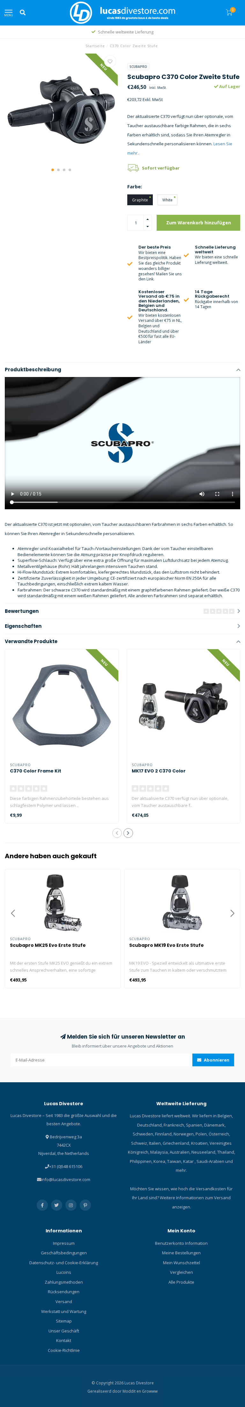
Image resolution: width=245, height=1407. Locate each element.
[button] (52, 170)
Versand (64, 1301)
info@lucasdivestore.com (65, 1179)
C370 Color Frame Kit (35, 771)
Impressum (64, 1243)
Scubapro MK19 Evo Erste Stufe (166, 945)
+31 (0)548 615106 (65, 1166)
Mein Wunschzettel (181, 1263)
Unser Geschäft (63, 1331)
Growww (150, 1391)
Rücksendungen (63, 1292)
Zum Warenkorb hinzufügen (198, 223)
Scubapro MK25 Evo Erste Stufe (48, 945)
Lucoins (63, 1272)
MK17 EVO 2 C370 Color (159, 771)
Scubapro (138, 66)
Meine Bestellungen (181, 1253)
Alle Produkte (181, 1282)
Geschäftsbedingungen (64, 1253)
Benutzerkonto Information (181, 1243)
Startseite (95, 45)
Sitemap (64, 1321)
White (167, 199)
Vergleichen (181, 1272)
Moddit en (132, 1391)
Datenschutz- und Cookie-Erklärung (63, 1263)
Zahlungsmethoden (64, 1282)
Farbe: (134, 186)
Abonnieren (216, 1060)
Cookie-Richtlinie (64, 1350)
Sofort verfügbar (161, 168)
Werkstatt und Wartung (63, 1311)
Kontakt (63, 1340)
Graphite (140, 199)
